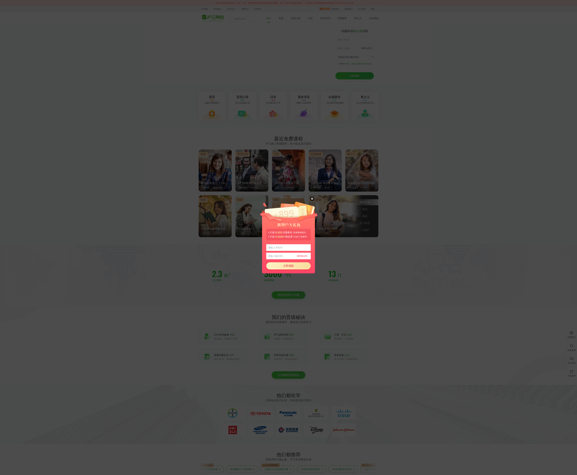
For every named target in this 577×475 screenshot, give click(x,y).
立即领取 (288, 265)
